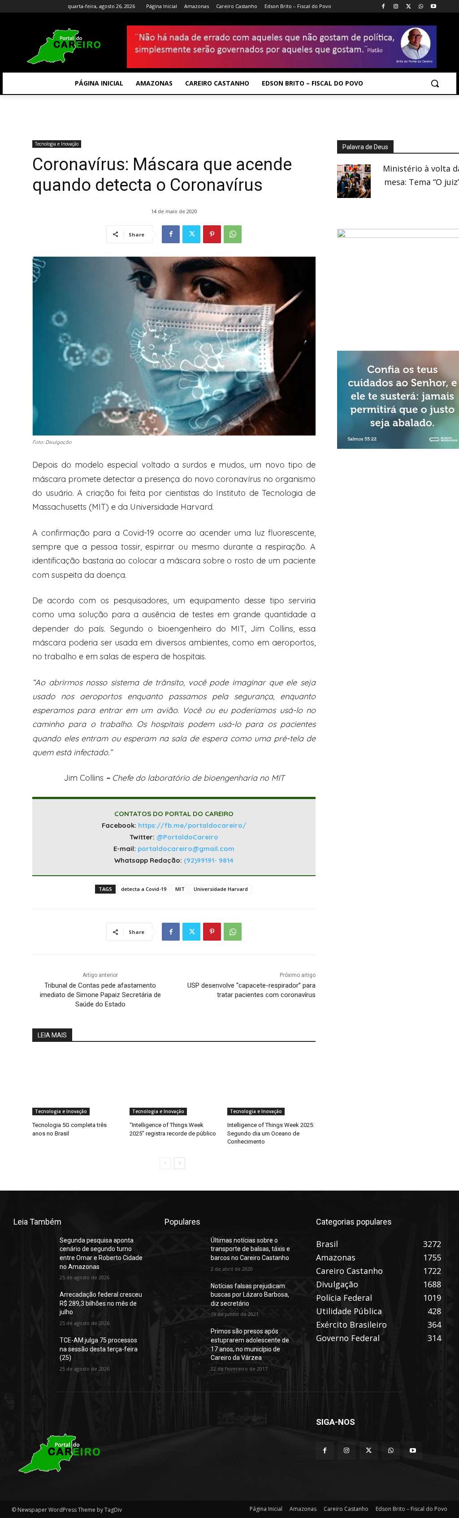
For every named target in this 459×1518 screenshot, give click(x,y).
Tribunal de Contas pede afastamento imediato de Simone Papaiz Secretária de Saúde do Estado (100, 994)
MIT (180, 889)
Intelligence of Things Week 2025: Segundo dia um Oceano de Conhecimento (270, 1133)
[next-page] (179, 1163)
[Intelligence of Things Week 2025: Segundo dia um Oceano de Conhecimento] (271, 1084)
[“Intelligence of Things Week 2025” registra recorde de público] (174, 1084)
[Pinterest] (212, 234)
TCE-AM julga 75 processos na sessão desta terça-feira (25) (99, 1349)
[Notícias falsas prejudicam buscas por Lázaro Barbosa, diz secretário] (184, 1295)
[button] (435, 83)
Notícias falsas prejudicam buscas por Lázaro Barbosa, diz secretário (250, 1294)
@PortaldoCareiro (187, 837)
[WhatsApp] (421, 6)
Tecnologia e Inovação (56, 144)
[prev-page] (165, 1163)
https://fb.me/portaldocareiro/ (192, 825)
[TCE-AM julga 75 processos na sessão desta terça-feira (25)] (32, 1349)
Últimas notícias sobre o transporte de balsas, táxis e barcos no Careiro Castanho (250, 1249)
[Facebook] (383, 6)
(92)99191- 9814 (209, 860)
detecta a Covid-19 (143, 889)
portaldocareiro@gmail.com (186, 848)
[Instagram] (396, 6)
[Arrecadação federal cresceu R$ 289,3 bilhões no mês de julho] (32, 1304)
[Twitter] (408, 6)
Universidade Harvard (221, 889)
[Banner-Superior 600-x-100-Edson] (282, 47)
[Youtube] (433, 6)
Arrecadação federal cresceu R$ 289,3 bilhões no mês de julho (101, 1303)
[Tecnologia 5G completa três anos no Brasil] (76, 1084)
